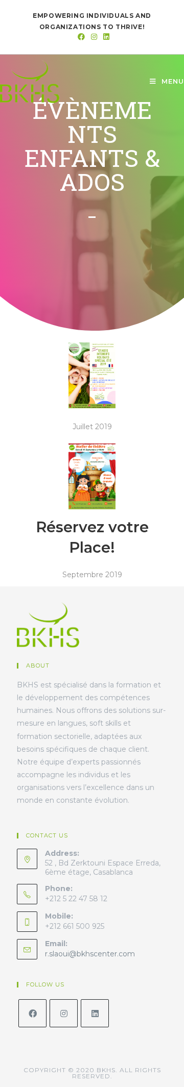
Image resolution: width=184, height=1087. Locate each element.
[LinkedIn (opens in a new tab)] (104, 36)
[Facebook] (32, 1013)
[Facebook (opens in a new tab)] (81, 36)
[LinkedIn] (95, 1013)
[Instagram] (64, 1013)
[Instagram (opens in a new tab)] (94, 36)
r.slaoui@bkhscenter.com (90, 953)
